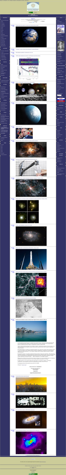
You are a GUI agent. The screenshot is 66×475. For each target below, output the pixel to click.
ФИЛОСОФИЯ (5, 77)
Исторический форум (4, 108)
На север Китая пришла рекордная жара (22, 376)
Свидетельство (31, 19)
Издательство (3, 42)
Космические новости (60, 52)
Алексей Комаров (34, 470)
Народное (58, 123)
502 (28, 455)
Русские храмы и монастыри (3, 73)
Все (57, 166)
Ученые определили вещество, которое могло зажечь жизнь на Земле (27, 25)
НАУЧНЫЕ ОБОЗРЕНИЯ (61, 65)
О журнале (58, 133)
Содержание (5, 0)
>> (40, 455)
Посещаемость (59, 145)
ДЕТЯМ (5, 135)
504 (31, 455)
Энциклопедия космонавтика (59, 54)
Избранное (58, 149)
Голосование (19, 0)
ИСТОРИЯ (5, 84)
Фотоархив (61, 153)
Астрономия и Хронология (4, 93)
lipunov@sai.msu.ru (43, 461)
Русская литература (60, 93)
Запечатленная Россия (4, 96)
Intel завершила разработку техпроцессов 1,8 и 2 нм (24, 52)
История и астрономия (60, 36)
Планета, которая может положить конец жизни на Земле (25, 82)
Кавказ (2, 28)
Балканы (2, 30)
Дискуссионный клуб (4, 102)
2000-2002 (61, 40)
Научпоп (58, 109)
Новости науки (59, 169)
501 (27, 455)
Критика (2, 37)
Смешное (58, 125)
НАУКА (61, 17)
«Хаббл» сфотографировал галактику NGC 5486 (24, 225)
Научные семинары (59, 63)
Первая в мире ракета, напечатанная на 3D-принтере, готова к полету (27, 247)
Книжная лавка (3, 44)
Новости (14, 0)
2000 (1, 150)
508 (36, 455)
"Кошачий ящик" (3, 56)
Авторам (58, 131)
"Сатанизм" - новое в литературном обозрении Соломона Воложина (27, 49)
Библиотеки (58, 151)
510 (38, 455)
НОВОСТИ (61, 164)
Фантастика (2, 138)
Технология (58, 89)
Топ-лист (22, 0)
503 (29, 455)
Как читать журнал (59, 134)
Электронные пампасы (4, 137)
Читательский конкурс (4, 131)
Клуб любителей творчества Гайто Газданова (5, 119)
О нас (8, 0)
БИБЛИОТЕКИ (61, 105)
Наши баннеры (59, 161)
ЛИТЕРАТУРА (5, 17)
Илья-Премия (3, 133)
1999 (1, 151)
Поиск (58, 142)
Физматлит (58, 59)
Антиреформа (59, 81)
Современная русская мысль (5, 80)
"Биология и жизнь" (59, 74)
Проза (2, 31)
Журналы (58, 146)
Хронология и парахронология (3, 91)
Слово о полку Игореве (4, 89)
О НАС (61, 127)
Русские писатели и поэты (60, 148)
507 (35, 455)
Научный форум (3, 104)
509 (37, 455)
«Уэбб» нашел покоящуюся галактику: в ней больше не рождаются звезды (28, 55)
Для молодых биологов (61, 102)
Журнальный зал (3, 45)
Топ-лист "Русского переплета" (59, 158)
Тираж (58, 137)
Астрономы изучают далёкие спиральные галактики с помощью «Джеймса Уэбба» (29, 178)
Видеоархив (2, 75)
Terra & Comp (24, 364)
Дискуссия (26, 0)
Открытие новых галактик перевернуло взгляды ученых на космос (27, 140)
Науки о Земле (59, 86)
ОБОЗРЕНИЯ (5, 48)
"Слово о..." (2, 52)
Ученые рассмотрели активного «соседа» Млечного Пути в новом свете (28, 430)
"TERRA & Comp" (59, 70)
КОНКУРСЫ (5, 125)
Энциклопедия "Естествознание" (59, 56)
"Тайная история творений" (5, 53)
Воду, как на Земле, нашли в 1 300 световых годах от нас (25, 409)
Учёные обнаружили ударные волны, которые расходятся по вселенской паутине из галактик (31, 271)
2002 (1, 147)
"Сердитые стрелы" (3, 59)
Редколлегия (58, 130)
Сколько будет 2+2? (19, 126)
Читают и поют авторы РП (60, 114)
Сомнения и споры (3, 38)
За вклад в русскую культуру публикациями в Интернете (5, 128)
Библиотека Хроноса (60, 107)
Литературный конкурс (4, 130)
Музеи (58, 119)
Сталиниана (2, 97)
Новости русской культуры (4, 20)
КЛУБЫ (5, 112)
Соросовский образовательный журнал (60, 83)
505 (32, 455)
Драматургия (3, 34)
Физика (58, 90)
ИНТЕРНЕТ (61, 155)
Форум (2, 140)
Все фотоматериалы (4, 154)
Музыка (2, 68)
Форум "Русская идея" (4, 105)
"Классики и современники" (5, 50)
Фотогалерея (3, 67)
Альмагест (2, 94)
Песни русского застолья (60, 122)
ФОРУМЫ (5, 100)
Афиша (2, 21)
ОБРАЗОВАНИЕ (61, 76)
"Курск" (2, 27)
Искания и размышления (4, 35)
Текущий (2, 144)
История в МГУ (3, 88)
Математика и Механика (60, 87)
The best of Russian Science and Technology (60, 174)
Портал (1, 0)
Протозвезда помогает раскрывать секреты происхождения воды (26, 159)
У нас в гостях (3, 41)
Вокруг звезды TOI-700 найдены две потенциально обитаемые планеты (27, 102)
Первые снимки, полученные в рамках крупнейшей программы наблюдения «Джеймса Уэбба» (31, 198)
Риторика (2, 71)
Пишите (11, 0)
